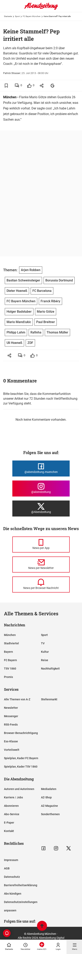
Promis (8, 677)
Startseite (8, 16)
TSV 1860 (10, 668)
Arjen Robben (30, 270)
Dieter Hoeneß (17, 291)
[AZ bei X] (68, 848)
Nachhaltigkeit (50, 668)
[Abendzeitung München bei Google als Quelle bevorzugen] (52, 85)
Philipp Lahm (16, 332)
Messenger (11, 716)
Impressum (11, 860)
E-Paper (9, 822)
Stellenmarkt (49, 699)
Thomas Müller (57, 332)
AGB (7, 868)
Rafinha (35, 332)
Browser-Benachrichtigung (21, 733)
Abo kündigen (12, 893)
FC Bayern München (32, 16)
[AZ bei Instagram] (56, 848)
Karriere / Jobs (13, 797)
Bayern (8, 651)
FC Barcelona (42, 291)
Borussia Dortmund (59, 280)
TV (43, 643)
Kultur (45, 651)
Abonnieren (11, 805)
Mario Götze (45, 311)
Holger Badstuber (19, 311)
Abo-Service (11, 814)
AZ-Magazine (49, 805)
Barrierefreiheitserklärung (20, 885)
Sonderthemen (50, 814)
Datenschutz (12, 876)
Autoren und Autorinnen (19, 789)
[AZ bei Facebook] (43, 848)
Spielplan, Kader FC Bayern (21, 758)
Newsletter (11, 707)
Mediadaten (48, 789)
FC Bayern (10, 660)
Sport (17, 16)
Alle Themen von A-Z (17, 699)
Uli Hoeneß (14, 343)
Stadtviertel (11, 643)
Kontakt (9, 831)
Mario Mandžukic (19, 322)
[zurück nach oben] (42, 926)
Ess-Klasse (11, 741)
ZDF (30, 343)
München (10, 635)
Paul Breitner (45, 322)
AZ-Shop (46, 797)
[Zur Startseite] (41, 9)
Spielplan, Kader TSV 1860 (20, 766)
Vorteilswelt (11, 749)
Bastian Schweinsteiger (23, 280)
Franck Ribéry (50, 301)
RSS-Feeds (11, 724)
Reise (44, 660)
